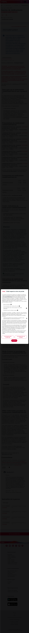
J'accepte (14, 340)
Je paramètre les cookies (21, 337)
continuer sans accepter (7, 337)
